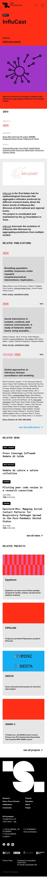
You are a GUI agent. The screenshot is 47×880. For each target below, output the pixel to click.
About (27, 804)
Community (7, 808)
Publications (7, 804)
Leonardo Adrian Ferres (22, 288)
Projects (28, 798)
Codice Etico (21, 862)
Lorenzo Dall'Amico (17, 339)
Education (29, 801)
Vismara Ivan (39, 150)
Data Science (8, 354)
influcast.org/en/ (12, 41)
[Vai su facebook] (4, 844)
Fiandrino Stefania (9, 152)
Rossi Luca (20, 150)
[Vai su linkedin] (12, 844)
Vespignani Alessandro (10, 148)
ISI (24, 217)
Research (6, 798)
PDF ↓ (42, 304)
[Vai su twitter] (8, 844)
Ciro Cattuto (29, 339)
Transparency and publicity (26, 860)
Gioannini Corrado (9, 150)
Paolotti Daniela (34, 148)
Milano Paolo (29, 150)
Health (5, 125)
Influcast (6, 97)
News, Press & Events (11, 801)
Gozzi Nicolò (23, 148)
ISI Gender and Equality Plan (27, 865)
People (27, 808)
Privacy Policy (8, 860)
